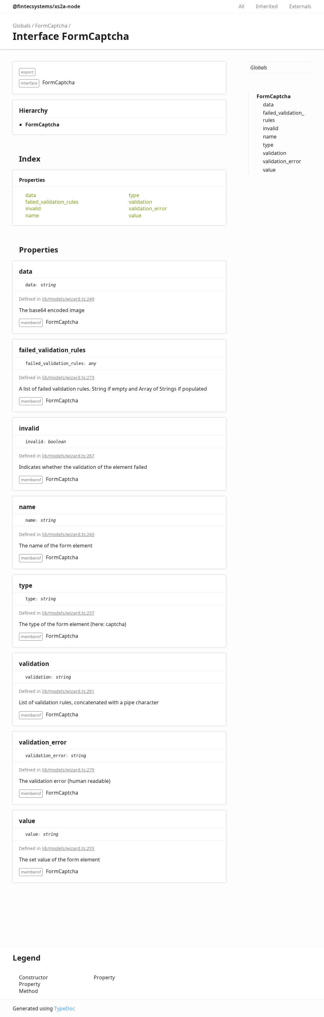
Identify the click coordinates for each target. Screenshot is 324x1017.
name (32, 215)
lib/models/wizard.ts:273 (68, 377)
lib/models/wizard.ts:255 (68, 848)
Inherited (267, 6)
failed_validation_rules (51, 202)
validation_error (148, 208)
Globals (22, 25)
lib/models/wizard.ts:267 (68, 456)
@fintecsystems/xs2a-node (46, 6)
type (134, 195)
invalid (33, 208)
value (135, 215)
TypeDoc (64, 1008)
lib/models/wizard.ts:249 (68, 299)
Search (222, 6)
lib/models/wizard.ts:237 (68, 613)
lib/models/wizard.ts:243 (68, 534)
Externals (300, 6)
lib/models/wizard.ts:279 (68, 770)
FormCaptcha (51, 25)
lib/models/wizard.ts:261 (68, 691)
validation (140, 202)
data (30, 195)
